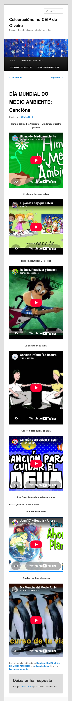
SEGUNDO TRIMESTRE (21, 67)
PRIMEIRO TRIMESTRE (32, 60)
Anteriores (15, 77)
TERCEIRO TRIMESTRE (48, 67)
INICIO (13, 60)
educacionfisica (41, 665)
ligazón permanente (18, 668)
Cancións (40, 662)
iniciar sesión (27, 686)
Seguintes (57, 77)
